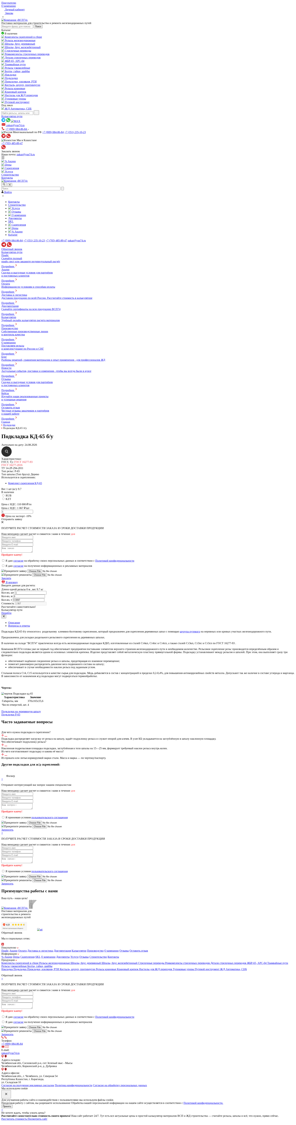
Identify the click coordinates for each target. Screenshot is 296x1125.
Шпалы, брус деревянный (86, 963)
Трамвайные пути (277, 963)
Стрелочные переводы (151, 963)
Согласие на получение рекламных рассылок (27, 1085)
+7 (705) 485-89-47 (12, 143)
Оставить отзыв (139, 950)
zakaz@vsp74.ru (26, 154)
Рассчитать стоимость (14, 1118)
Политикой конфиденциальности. (203, 1103)
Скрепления (27, 956)
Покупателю (8, 2)
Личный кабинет (14, 9)
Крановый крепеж (128, 969)
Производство (95, 950)
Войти (8, 192)
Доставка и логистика (40, 950)
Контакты (113, 956)
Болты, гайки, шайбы (39, 966)
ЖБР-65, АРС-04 (257, 963)
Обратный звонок (11, 249)
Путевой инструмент (207, 969)
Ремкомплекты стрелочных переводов (188, 963)
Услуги (74, 956)
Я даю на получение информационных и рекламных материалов (48, 565)
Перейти (6, 613)
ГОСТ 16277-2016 (11, 465)
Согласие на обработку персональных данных (120, 1085)
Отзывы (124, 950)
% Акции (6, 956)
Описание (14, 622)
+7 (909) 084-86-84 (16, 129)
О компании (8, 5)
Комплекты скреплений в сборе (20, 963)
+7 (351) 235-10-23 (75, 132)
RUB (8, 495)
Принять (7, 1106)
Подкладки (20, 969)
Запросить (7, 1034)
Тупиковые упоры (184, 969)
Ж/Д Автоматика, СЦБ (233, 969)
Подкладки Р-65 (10, 714)
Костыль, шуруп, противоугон (78, 969)
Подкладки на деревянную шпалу (21, 711)
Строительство (98, 956)
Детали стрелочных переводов (229, 963)
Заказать (6, 578)
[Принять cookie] (6, 1094)
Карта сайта (8, 972)
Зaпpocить (7, 829)
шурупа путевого (190, 631)
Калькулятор (79, 950)
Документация (62, 950)
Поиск (38, 26)
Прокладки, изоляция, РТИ (43, 969)
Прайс (5, 950)
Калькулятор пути (11, 116)
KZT (8, 499)
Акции (13, 950)
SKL (37, 956)
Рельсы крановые (106, 969)
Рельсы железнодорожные (55, 963)
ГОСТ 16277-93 (23, 461)
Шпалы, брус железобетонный (120, 963)
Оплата (22, 950)
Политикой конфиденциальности (114, 560)
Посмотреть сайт (37, 1118)
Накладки (7, 969)
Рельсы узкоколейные (14, 966)
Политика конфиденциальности (73, 1085)
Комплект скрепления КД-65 (25, 483)
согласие (18, 560)
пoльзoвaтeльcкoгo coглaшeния (49, 817)
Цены (16, 956)
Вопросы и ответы (19, 625)
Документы (63, 956)
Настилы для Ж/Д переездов (156, 969)
